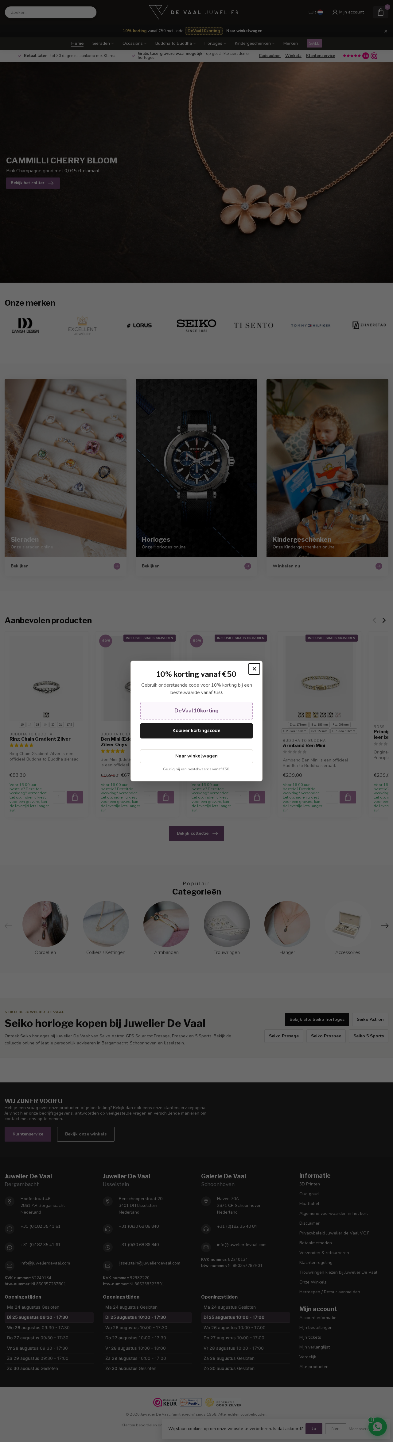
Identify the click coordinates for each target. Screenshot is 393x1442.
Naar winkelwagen (196, 756)
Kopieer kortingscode (196, 730)
